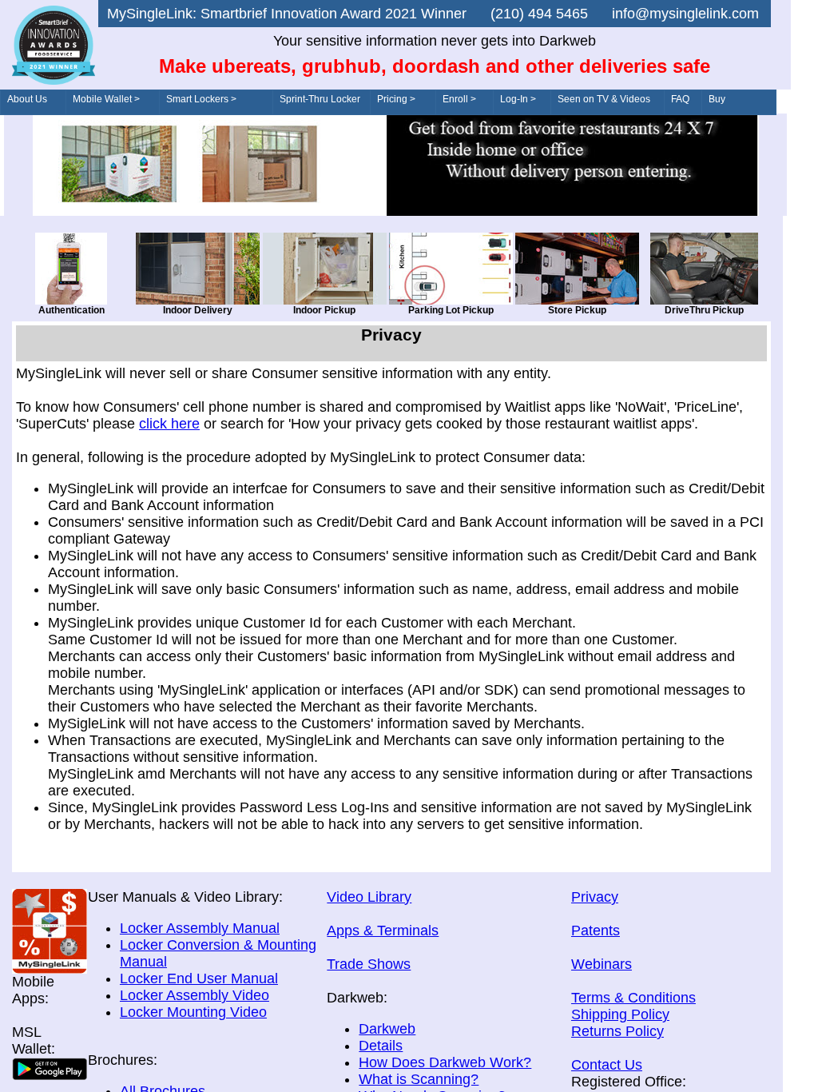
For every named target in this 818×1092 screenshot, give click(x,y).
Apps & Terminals (383, 931)
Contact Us (606, 1065)
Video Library (369, 897)
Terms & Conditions (633, 998)
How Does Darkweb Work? (445, 1062)
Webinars (601, 964)
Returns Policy (617, 1031)
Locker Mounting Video (193, 1012)
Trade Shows (369, 964)
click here (169, 424)
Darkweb (387, 1029)
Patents (595, 931)
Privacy (594, 897)
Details (381, 1046)
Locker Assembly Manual (200, 928)
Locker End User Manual (199, 978)
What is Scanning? (418, 1079)
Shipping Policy (620, 1014)
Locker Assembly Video (194, 995)
